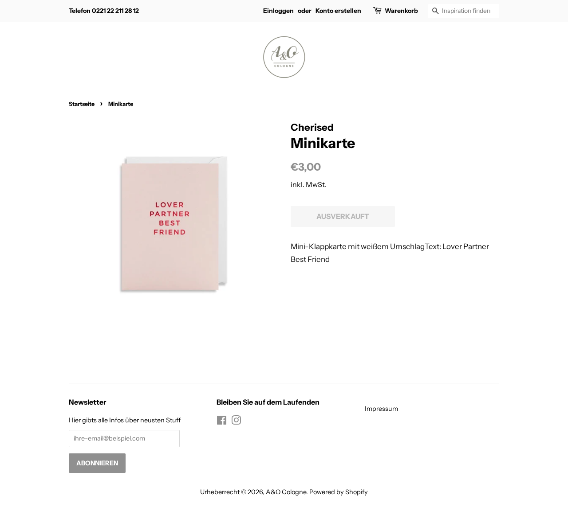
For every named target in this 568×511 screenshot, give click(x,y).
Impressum (381, 409)
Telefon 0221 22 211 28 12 (104, 11)
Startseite (82, 104)
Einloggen (278, 11)
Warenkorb (401, 11)
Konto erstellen (338, 11)
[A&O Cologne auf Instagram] (236, 422)
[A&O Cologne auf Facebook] (222, 422)
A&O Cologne (286, 492)
